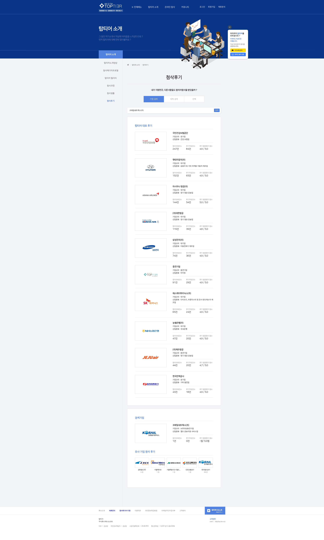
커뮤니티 (185, 7)
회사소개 (102, 511)
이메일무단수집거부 (168, 511)
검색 (216, 110)
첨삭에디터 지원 (124, 511)
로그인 (202, 7)
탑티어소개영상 (110, 63)
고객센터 (182, 511)
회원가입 (211, 7)
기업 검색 (154, 99)
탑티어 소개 (153, 7)
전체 (194, 99)
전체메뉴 (138, 7)
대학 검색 (174, 99)
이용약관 (138, 511)
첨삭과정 (111, 86)
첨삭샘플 (111, 93)
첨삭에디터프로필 (110, 70)
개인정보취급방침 (151, 511)
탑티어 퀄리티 (111, 78)
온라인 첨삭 (170, 7)
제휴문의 (221, 7)
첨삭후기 (111, 101)
